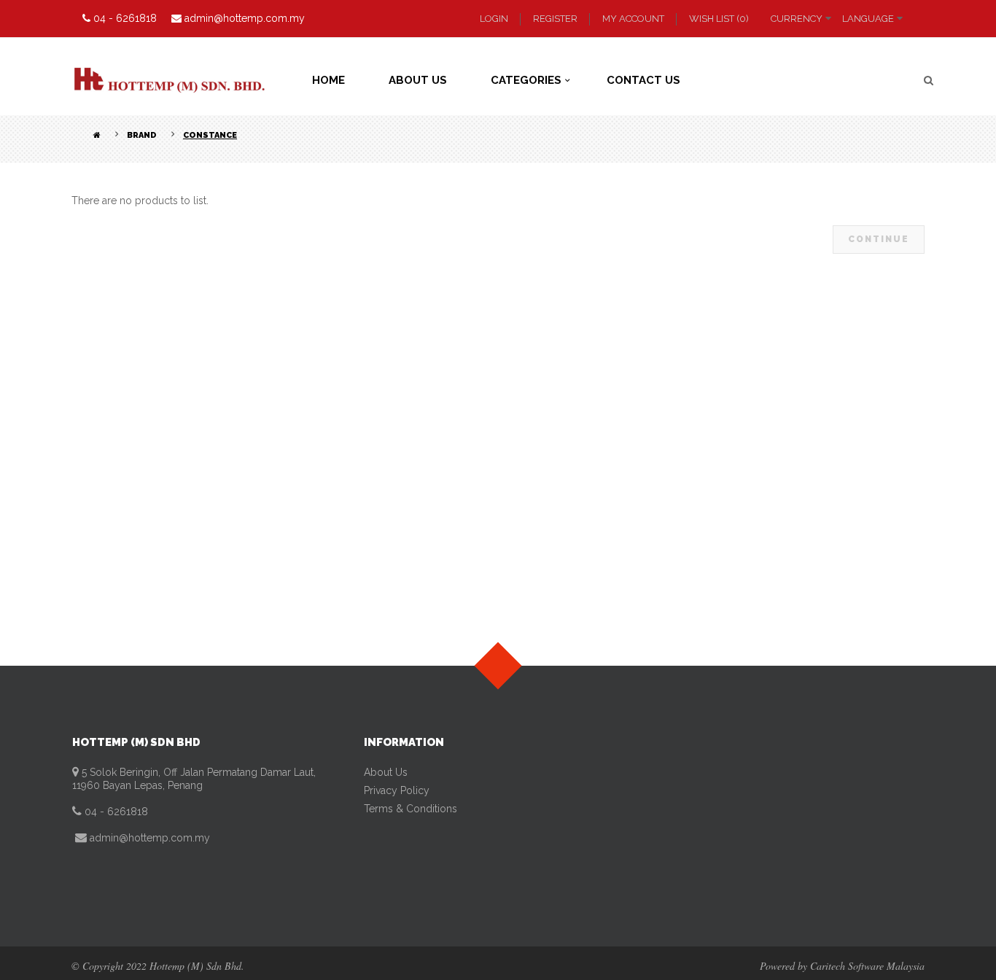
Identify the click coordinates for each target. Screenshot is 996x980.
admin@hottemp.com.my (148, 838)
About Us (386, 772)
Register (555, 18)
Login (494, 18)
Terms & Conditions (410, 808)
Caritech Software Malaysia (867, 966)
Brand (142, 135)
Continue (878, 239)
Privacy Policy (396, 790)
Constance (210, 135)
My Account (633, 18)
